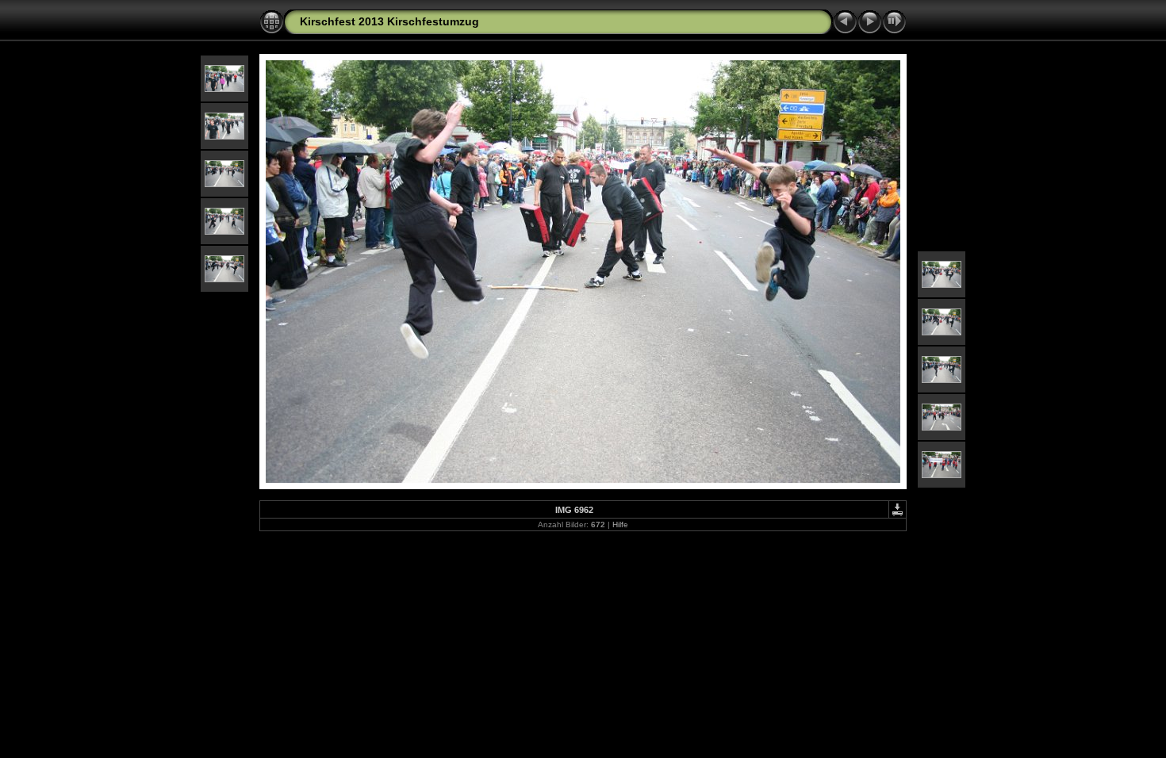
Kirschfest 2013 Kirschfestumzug (389, 21)
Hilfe (620, 524)
